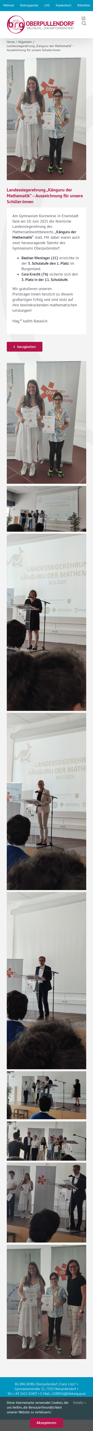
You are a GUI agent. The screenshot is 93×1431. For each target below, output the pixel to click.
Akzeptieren (46, 1422)
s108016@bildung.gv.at (69, 1393)
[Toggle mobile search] (84, 23)
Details (78, 1402)
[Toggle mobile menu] (83, 18)
